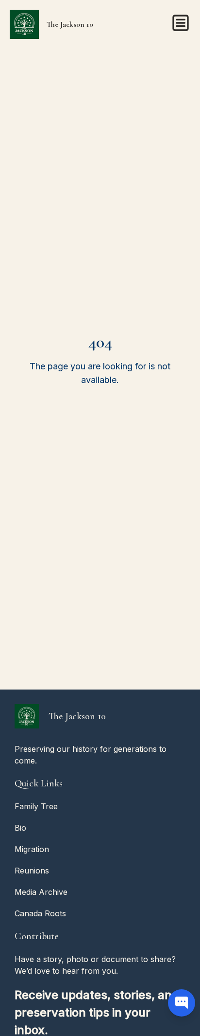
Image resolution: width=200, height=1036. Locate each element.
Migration (32, 849)
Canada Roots (40, 913)
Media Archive (41, 892)
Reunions (32, 870)
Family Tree (36, 806)
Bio (20, 828)
